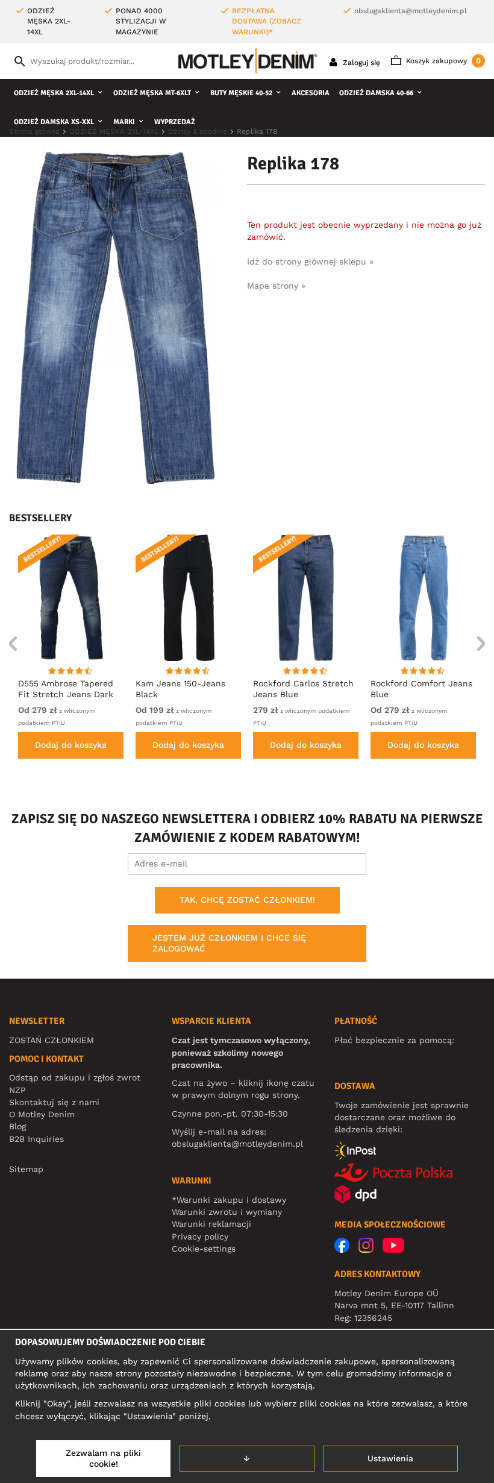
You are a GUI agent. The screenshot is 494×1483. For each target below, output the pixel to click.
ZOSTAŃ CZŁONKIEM (51, 1040)
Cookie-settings (204, 1248)
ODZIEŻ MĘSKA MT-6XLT (152, 93)
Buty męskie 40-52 (241, 93)
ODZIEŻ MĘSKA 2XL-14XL (54, 93)
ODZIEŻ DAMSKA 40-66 (376, 93)
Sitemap (26, 1169)
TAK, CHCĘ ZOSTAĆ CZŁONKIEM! (247, 900)
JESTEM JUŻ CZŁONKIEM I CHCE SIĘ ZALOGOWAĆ (229, 943)
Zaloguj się (360, 62)
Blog (17, 1126)
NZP (17, 1090)
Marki (124, 122)
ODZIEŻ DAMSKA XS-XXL (54, 122)
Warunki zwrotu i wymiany (227, 1212)
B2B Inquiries (36, 1139)
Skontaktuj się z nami (54, 1102)
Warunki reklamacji (211, 1224)
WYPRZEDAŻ (174, 122)
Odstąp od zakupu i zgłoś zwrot (74, 1077)
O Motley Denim (42, 1114)
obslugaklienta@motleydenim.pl (410, 11)
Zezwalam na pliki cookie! (103, 1458)
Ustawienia (390, 1458)
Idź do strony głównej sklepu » (310, 261)
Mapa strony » (276, 285)
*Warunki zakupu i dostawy (229, 1200)
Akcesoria (311, 93)
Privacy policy (200, 1236)
